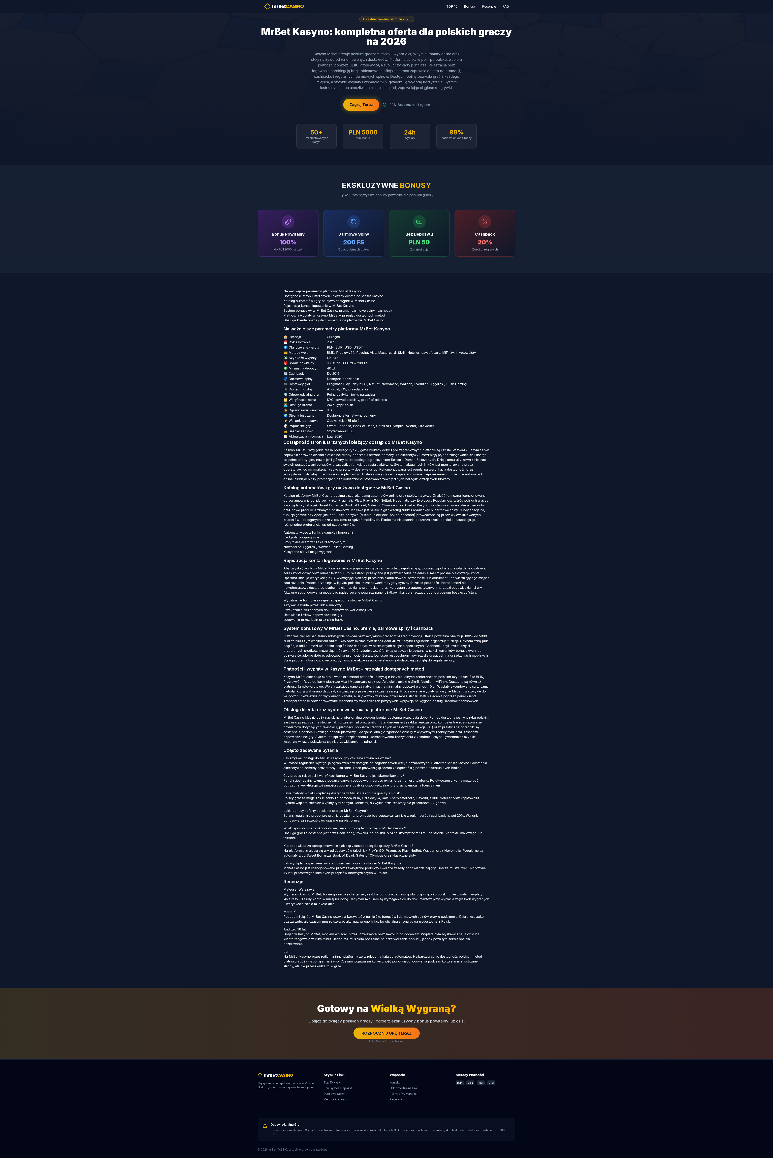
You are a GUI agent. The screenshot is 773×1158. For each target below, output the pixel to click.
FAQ (505, 6)
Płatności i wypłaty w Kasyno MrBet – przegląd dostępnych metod (334, 315)
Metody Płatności (335, 1099)
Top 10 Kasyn (333, 1082)
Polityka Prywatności (403, 1093)
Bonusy (470, 6)
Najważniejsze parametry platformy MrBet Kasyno (322, 291)
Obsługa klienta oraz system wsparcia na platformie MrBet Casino (333, 320)
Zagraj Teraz (361, 104)
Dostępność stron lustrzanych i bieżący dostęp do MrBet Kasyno (333, 296)
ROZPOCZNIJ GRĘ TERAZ (387, 1033)
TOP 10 (452, 6)
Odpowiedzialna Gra (403, 1088)
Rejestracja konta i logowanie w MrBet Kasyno (318, 306)
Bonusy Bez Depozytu (338, 1088)
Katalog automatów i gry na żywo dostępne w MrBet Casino (329, 301)
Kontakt (395, 1082)
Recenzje (489, 6)
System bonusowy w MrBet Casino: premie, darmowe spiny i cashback (337, 310)
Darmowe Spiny (334, 1093)
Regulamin (396, 1099)
